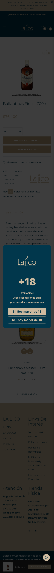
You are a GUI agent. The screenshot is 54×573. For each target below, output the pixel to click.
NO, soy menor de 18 (27, 320)
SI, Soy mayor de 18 (27, 311)
